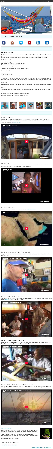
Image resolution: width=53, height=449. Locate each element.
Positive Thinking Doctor (31, 1)
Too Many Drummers (18, 120)
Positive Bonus (38, 1)
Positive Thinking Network (47, 1)
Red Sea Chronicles (16, 122)
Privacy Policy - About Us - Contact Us (9, 445)
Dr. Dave (3, 98)
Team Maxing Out (7, 299)
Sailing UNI (3, 1)
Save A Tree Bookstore (6, 428)
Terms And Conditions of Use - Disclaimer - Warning (41, 447)
